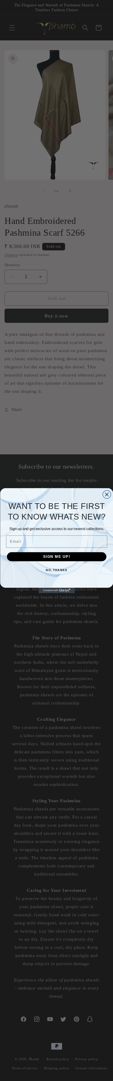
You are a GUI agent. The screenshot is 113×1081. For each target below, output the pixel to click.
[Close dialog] (107, 494)
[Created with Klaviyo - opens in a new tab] (57, 590)
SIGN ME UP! (56, 556)
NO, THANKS (56, 570)
